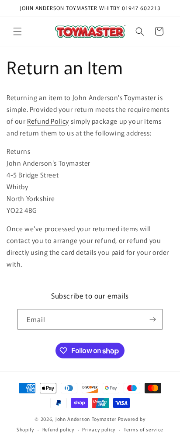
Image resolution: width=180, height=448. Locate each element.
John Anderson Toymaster (86, 418)
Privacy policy (98, 429)
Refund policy (58, 429)
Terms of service (143, 429)
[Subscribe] (152, 319)
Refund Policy (48, 120)
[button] (17, 31)
